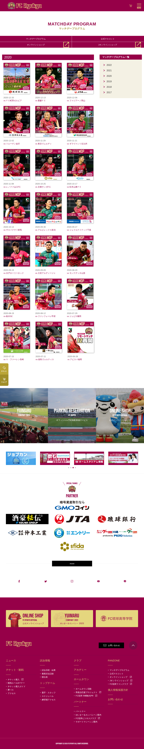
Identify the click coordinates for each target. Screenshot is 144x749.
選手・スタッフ (49, 692)
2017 (109, 92)
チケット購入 (15, 679)
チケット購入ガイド (16, 686)
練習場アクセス (49, 700)
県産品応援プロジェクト (88, 692)
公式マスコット (108, 39)
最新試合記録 (48, 674)
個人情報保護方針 (118, 690)
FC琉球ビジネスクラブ (88, 718)
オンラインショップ (38, 45)
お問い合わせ (114, 645)
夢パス (11, 690)
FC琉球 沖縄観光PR (86, 696)
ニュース (11, 660)
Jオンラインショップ (109, 45)
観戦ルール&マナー (16, 683)
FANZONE (114, 660)
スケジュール (48, 696)
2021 (109, 70)
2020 (109, 76)
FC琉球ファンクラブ (121, 684)
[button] (68, 467)
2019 (109, 81)
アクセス (12, 693)
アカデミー (80, 669)
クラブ (77, 660)
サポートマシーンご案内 (86, 722)
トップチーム (47, 683)
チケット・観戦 (15, 669)
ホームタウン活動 (83, 689)
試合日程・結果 (49, 670)
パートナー (81, 711)
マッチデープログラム (36, 39)
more (72, 563)
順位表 (45, 677)
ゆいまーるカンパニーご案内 (88, 715)
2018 (109, 87)
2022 (109, 65)
